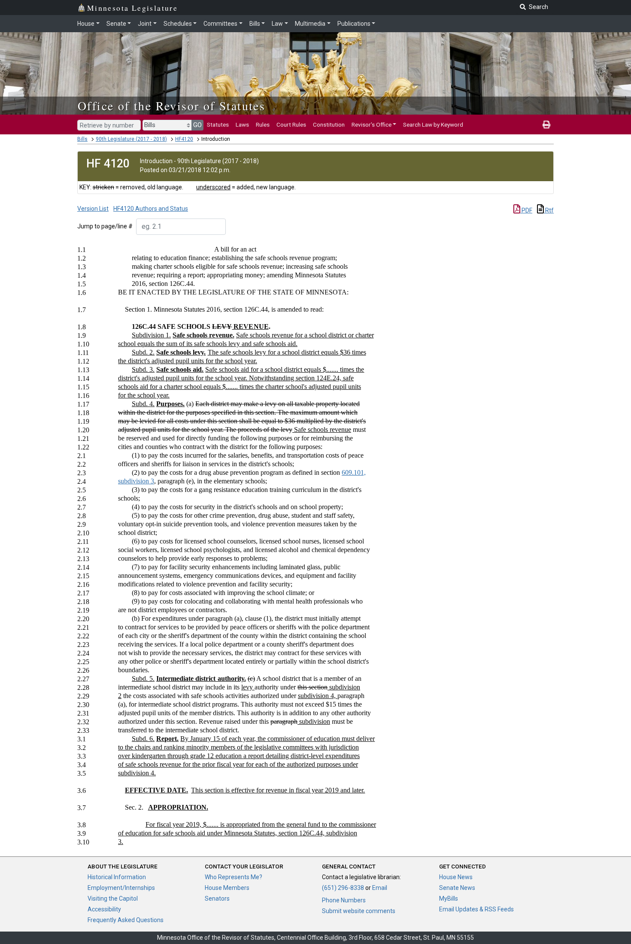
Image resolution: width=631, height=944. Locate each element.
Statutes (218, 124)
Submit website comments (358, 911)
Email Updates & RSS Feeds (476, 909)
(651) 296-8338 (343, 887)
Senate (116, 23)
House (85, 23)
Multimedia (310, 23)
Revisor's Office (371, 124)
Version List (93, 208)
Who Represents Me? (233, 877)
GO (197, 125)
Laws (242, 124)
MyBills (448, 898)
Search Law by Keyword (433, 124)
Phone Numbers (344, 900)
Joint (145, 23)
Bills (254, 23)
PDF (526, 210)
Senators (217, 898)
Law (277, 23)
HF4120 (184, 139)
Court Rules (291, 124)
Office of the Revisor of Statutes (171, 105)
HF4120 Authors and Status (150, 208)
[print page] (546, 124)
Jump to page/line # (105, 226)
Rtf (549, 210)
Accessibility (104, 909)
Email (379, 887)
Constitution (329, 124)
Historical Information (117, 877)
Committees (220, 23)
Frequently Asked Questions (126, 920)
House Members (227, 887)
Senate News (457, 887)
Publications (353, 23)
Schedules (178, 23)
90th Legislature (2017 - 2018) (131, 139)
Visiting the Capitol (113, 898)
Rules (263, 124)
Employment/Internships (121, 887)
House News (456, 877)
